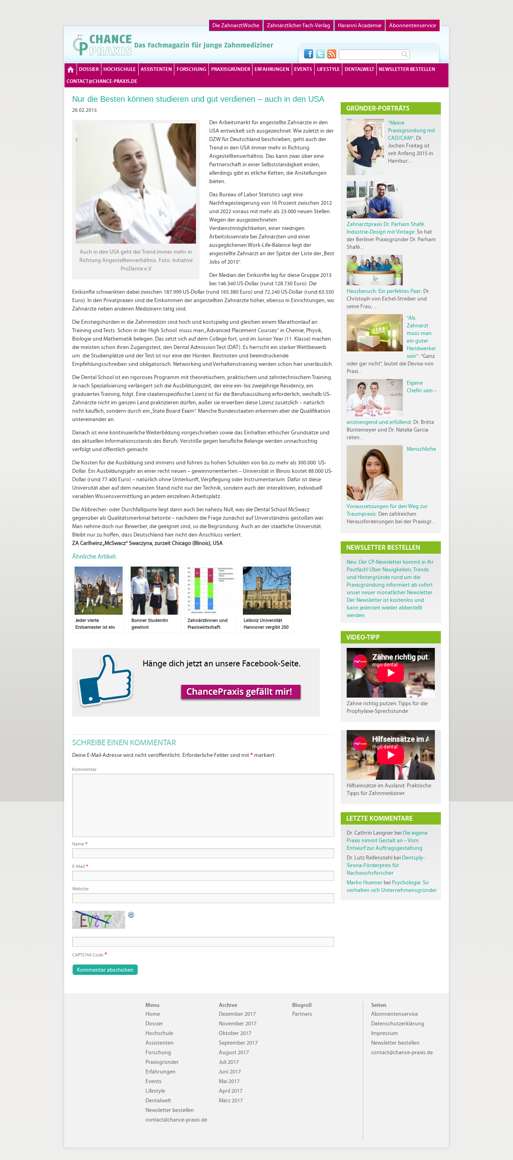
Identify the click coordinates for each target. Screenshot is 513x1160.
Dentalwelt (359, 69)
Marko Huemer (364, 882)
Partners (302, 1014)
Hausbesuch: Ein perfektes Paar (384, 291)
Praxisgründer (230, 69)
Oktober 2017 (235, 1033)
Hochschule (119, 69)
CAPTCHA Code (87, 955)
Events (303, 69)
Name (79, 844)
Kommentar (84, 769)
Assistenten (156, 69)
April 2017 (230, 1090)
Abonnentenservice (412, 25)
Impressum (384, 1033)
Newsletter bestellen (407, 69)
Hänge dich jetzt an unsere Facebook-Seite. (222, 663)
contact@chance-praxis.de (102, 81)
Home (71, 69)
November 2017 (237, 1023)
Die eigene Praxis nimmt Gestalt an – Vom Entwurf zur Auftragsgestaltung (387, 840)
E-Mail (80, 866)
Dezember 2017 (237, 1014)
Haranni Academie (360, 25)
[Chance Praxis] (173, 45)
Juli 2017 (229, 1062)
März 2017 (231, 1100)
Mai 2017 (229, 1081)
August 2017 (234, 1052)
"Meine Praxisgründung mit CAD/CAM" (411, 130)
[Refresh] (131, 915)
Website (80, 889)
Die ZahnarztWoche (235, 25)
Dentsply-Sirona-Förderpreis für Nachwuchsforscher (386, 865)
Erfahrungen (271, 69)
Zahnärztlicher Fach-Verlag (298, 25)
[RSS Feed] (332, 54)
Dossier (89, 69)
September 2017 (238, 1042)
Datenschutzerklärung (397, 1023)
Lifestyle (328, 69)
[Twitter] (320, 54)
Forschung (191, 69)
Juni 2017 (230, 1071)
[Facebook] (308, 54)
